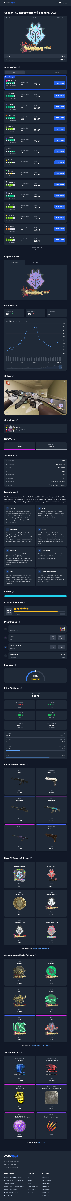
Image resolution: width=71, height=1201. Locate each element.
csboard (11, 193)
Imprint (29, 1196)
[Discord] (6, 1164)
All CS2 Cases (46, 1183)
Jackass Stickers (9, 1183)
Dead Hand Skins (9, 1196)
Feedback (31, 1180)
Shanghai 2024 (60, 464)
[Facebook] (12, 1164)
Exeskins (11, 160)
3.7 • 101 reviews (10, 176)
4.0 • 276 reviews (11, 187)
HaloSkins (11, 182)
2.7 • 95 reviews (10, 231)
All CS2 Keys (45, 1186)
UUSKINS (11, 237)
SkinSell (10, 127)
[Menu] (66, 3)
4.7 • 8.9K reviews (11, 85)
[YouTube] (15, 1164)
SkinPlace (11, 204)
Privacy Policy (32, 1189)
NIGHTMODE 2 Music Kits (11, 1193)
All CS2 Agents (46, 1189)
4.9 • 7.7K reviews (11, 120)
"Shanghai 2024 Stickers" (57, 485)
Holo (63, 471)
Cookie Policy (32, 1193)
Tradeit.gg (11, 104)
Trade (56, 72)
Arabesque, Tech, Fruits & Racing (13, 1180)
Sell (35, 72)
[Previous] (7, 397)
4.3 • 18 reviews (10, 198)
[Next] (64, 397)
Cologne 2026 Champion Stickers (14, 1186)
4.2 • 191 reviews (10, 220)
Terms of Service (33, 1186)
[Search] (63, 3)
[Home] (9, 2)
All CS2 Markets (46, 1193)
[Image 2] (37, 413)
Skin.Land (11, 138)
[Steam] (19, 1164)
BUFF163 (11, 226)
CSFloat (10, 149)
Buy (14, 72)
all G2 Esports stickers (41, 948)
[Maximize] (64, 267)
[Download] (7, 411)
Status (29, 1183)
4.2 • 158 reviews (10, 242)
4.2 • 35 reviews (10, 165)
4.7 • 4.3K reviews (11, 142)
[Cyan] (35, 596)
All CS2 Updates (46, 1196)
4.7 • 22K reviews (11, 109)
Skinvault (11, 215)
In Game (10, 18)
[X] (9, 1164)
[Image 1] (34, 413)
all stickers (41, 1142)
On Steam (62, 18)
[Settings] (60, 3)
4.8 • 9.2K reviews (11, 153)
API (29, 1177)
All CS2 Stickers (46, 1180)
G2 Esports (61, 468)
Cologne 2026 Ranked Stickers (13, 1177)
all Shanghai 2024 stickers (41, 1045)
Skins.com (11, 171)
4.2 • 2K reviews (10, 209)
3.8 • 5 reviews (10, 131)
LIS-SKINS (11, 115)
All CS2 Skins (45, 1177)
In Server (36, 18)
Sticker (63, 461)
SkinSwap (11, 93)
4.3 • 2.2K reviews (11, 98)
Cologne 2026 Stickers (10, 1189)
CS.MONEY (12, 81)
